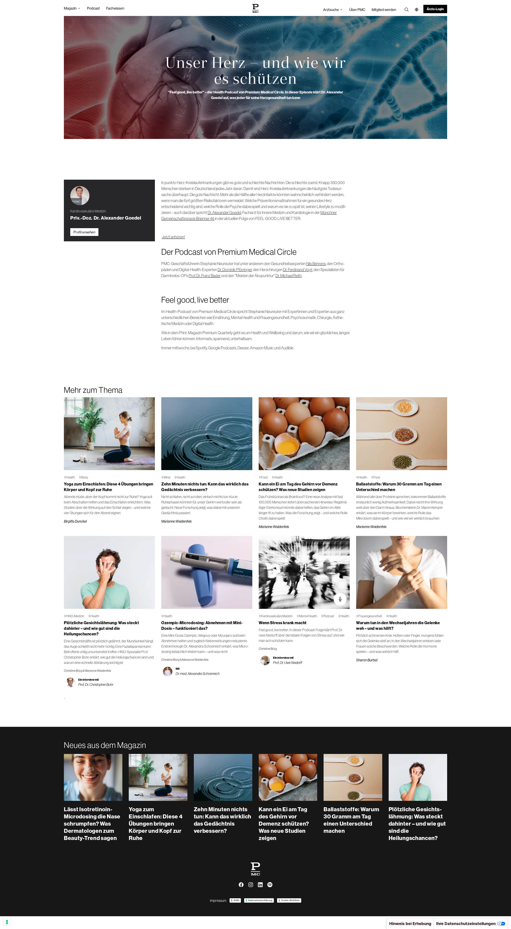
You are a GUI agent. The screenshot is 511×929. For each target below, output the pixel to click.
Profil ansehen (84, 232)
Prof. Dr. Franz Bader (205, 275)
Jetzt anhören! (173, 236)
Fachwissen (115, 8)
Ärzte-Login (435, 9)
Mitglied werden (384, 9)
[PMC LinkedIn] (260, 884)
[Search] (407, 10)
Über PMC (357, 9)
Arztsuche (331, 9)
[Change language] (416, 9)
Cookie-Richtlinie (290, 900)
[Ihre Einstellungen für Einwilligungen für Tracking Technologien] (7, 922)
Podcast (93, 8)
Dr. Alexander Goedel (224, 212)
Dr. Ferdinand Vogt (297, 269)
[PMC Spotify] (270, 884)
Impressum (218, 900)
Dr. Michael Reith (288, 275)
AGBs (236, 900)
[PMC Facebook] (241, 884)
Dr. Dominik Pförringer (235, 269)
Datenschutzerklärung (260, 900)
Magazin (70, 8)
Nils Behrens (316, 263)
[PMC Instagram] (251, 884)
